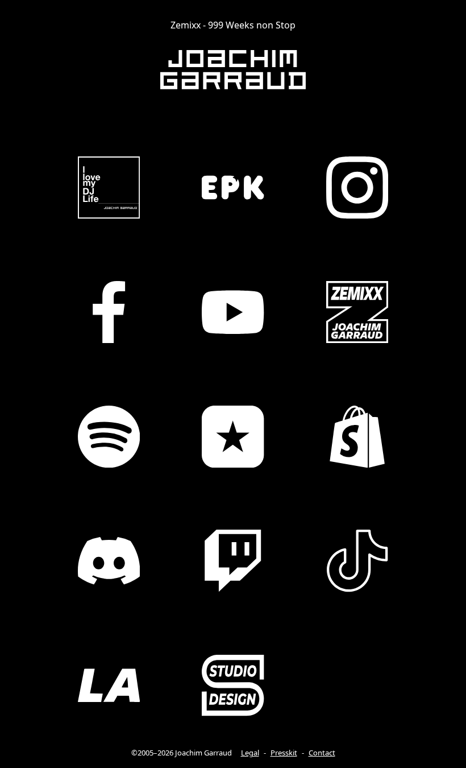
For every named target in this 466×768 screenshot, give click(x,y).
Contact (322, 753)
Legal (250, 753)
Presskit (284, 753)
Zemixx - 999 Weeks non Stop (233, 25)
